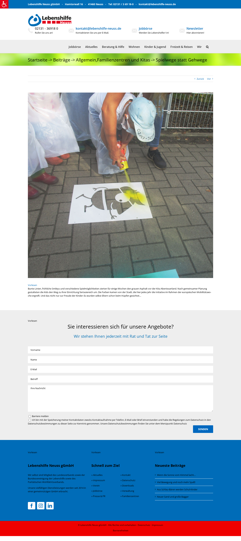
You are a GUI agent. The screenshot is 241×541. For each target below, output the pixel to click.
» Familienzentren (129, 496)
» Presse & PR (98, 496)
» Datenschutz (127, 480)
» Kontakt (125, 475)
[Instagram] (40, 505)
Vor (209, 78)
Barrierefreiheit (120, 530)
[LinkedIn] (50, 505)
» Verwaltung (127, 490)
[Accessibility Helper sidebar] (4, 4)
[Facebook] (31, 505)
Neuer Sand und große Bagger (173, 496)
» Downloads (127, 485)
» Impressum (98, 480)
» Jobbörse (96, 490)
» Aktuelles (97, 475)
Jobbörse (145, 28)
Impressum (157, 525)
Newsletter (194, 28)
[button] (207, 46)
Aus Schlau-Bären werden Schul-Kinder (177, 489)
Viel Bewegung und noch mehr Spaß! (176, 482)
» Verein (95, 485)
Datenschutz (144, 525)
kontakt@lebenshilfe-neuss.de (157, 4)
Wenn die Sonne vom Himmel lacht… (176, 475)
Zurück (200, 78)
